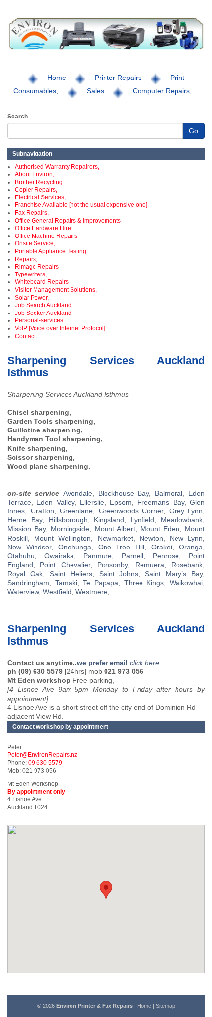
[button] (106, 890)
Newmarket (115, 538)
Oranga (191, 547)
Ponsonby (112, 565)
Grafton (42, 511)
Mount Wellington (62, 538)
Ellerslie (92, 502)
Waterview (23, 592)
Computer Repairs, (162, 91)
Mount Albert (115, 529)
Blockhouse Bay (123, 493)
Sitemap (165, 1006)
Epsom (121, 502)
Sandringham (28, 583)
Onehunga (74, 547)
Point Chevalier (65, 565)
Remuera (149, 565)
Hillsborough (68, 520)
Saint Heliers (71, 574)
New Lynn (186, 538)
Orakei (161, 547)
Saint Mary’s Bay (174, 574)
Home (56, 77)
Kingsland (109, 520)
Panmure (97, 556)
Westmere (91, 592)
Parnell (132, 556)
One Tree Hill (121, 547)
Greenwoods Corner (131, 511)
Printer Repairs (118, 77)
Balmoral (168, 493)
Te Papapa (100, 583)
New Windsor (29, 547)
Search (17, 116)
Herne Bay (24, 520)
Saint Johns (119, 574)
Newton (151, 538)
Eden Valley (55, 502)
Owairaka (59, 556)
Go (193, 131)
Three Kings (144, 583)
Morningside (70, 529)
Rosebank (187, 565)
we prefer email (103, 662)
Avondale (77, 493)
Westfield (57, 592)
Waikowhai (186, 583)
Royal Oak (25, 574)
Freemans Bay (160, 502)
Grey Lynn (186, 511)
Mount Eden (160, 529)
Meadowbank (182, 520)
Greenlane (76, 511)
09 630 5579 (45, 762)
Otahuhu (21, 556)
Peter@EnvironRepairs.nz (42, 754)
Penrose (166, 556)
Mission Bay (26, 529)
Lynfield (142, 520)
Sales (95, 91)
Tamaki (66, 583)
